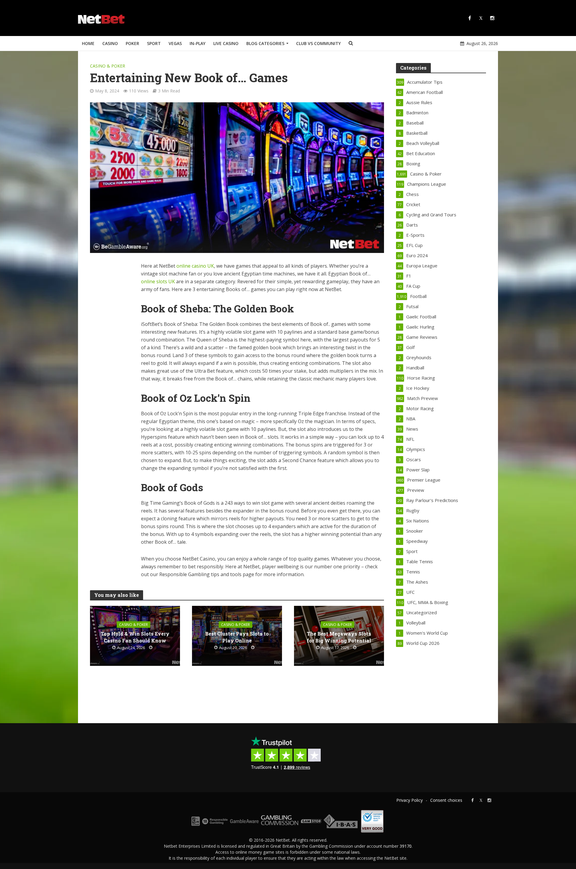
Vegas (175, 43)
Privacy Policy (409, 800)
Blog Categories (265, 43)
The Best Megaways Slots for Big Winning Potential (339, 636)
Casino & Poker (107, 66)
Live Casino (225, 43)
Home (88, 43)
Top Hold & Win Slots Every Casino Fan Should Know (135, 636)
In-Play (198, 43)
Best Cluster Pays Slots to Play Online (237, 636)
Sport (154, 43)
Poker (132, 43)
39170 (406, 846)
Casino (110, 43)
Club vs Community (318, 43)
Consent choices (446, 800)
